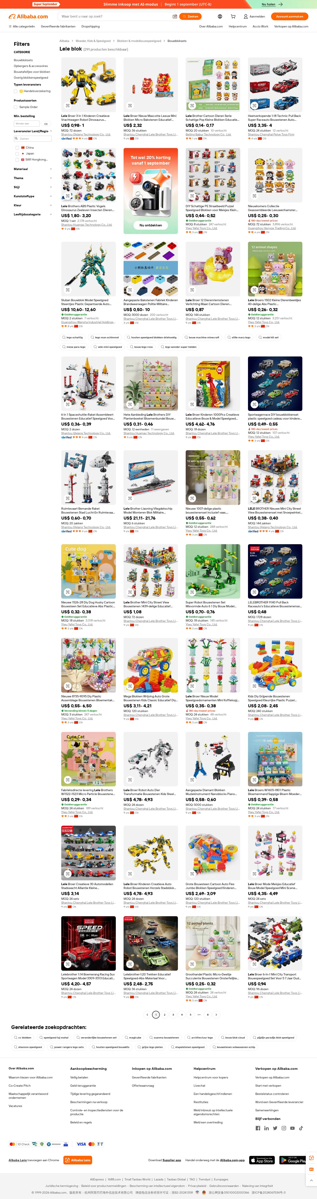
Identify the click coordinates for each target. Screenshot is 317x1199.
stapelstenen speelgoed (189, 1047)
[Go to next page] (216, 1015)
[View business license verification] (197, 1192)
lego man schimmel (107, 337)
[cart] (234, 17)
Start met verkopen (268, 1085)
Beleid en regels (81, 1122)
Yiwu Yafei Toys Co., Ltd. (201, 228)
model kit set (271, 337)
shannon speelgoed (30, 1047)
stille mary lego (241, 337)
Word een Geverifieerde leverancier (279, 1102)
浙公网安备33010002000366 (229, 1192)
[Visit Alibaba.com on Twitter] (275, 1128)
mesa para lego (76, 346)
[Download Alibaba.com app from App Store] (262, 1160)
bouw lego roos (143, 346)
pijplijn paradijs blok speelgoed (275, 1037)
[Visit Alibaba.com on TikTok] (301, 1128)
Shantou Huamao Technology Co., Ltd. (86, 224)
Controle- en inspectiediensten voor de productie (96, 1112)
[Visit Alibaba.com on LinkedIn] (266, 1128)
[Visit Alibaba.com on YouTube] (292, 1128)
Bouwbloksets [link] (177, 41)
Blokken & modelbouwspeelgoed (139, 41)
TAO (192, 1179)
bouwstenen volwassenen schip (236, 1047)
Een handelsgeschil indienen (213, 1094)
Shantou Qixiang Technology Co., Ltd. (86, 134)
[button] (174, 16)
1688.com (114, 1179)
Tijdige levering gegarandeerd (90, 1094)
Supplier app (172, 1160)
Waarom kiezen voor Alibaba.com (31, 1077)
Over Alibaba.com (21, 1068)
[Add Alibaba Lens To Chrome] (77, 1160)
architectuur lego (202, 1037)
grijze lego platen (152, 1047)
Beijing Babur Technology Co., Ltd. (208, 134)
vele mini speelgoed (110, 346)
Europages (221, 1179)
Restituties (201, 1102)
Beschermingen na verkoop (88, 1102)
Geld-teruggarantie (83, 1085)
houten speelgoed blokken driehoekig (153, 337)
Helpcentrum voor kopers (211, 1077)
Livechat (199, 1085)
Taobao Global (176, 1179)
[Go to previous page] (147, 1015)
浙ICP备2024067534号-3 (269, 1192)
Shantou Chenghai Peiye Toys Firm (271, 134)
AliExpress (97, 1179)
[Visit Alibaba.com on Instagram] (283, 1128)
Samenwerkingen (267, 1110)
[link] (311, 1158)
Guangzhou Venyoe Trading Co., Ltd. (272, 228)
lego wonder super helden (180, 346)
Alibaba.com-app (232, 1160)
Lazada (158, 1179)
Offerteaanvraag (143, 1085)
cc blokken (24, 1037)
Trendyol (204, 1179)
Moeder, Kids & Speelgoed (93, 41)
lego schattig (75, 337)
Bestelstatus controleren (272, 1094)
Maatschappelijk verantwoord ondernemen (28, 1095)
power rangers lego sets (69, 1047)
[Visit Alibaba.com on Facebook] (258, 1128)
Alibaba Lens (18, 1160)
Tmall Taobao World (137, 1179)
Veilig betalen (79, 1077)
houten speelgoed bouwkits (112, 1047)
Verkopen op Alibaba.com (272, 1077)
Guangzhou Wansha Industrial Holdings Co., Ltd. (88, 322)
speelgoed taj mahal (56, 1037)
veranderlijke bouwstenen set (99, 1037)
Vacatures (15, 1106)
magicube (135, 1037)
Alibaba (64, 41)
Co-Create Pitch (20, 1085)
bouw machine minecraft (204, 337)
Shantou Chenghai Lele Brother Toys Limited (151, 134)
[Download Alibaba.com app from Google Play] (293, 1160)
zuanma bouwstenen (166, 1037)
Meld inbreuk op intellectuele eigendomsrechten (213, 1112)
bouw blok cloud (235, 1037)
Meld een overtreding (208, 1122)
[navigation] (32, 528)
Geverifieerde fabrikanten (149, 1077)
